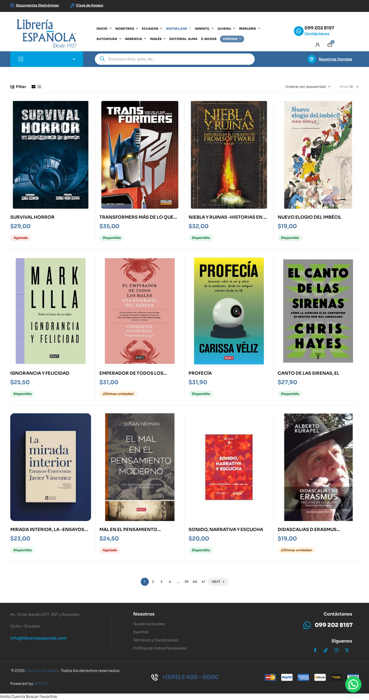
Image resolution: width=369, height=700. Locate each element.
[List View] (39, 86)
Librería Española (41, 670)
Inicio (5, 696)
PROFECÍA (200, 373)
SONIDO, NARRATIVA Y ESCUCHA (226, 529)
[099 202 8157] (299, 31)
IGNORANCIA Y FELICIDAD (39, 373)
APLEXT (41, 683)
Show (344, 86)
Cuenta (18, 696)
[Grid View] (33, 86)
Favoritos (48, 696)
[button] (353, 684)
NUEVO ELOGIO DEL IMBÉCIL (309, 217)
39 (187, 582)
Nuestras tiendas (335, 59)
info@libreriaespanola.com (38, 638)
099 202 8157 (319, 28)
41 (203, 582)
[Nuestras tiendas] (311, 59)
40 (195, 582)
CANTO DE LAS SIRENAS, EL (308, 373)
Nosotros (144, 614)
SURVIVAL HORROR (32, 217)
